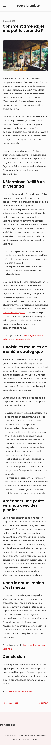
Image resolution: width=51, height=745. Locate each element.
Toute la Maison (28, 5)
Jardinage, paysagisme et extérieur (20, 691)
